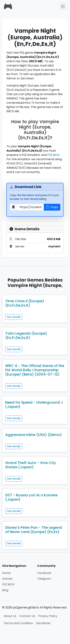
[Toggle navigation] (63, 6)
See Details (14, 317)
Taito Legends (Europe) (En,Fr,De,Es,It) (26, 335)
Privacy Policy (47, 616)
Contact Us (27, 616)
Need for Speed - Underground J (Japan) (34, 404)
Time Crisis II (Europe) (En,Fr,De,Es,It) (24, 303)
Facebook (44, 573)
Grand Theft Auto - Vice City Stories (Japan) (30, 465)
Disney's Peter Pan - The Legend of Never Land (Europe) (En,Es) (33, 529)
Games (7, 579)
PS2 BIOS (53, 155)
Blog (5, 590)
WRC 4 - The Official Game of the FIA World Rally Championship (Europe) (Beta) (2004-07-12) (34, 370)
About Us (10, 616)
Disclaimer (43, 623)
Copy (54, 207)
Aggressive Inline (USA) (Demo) (33, 434)
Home (6, 573)
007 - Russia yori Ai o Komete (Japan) (31, 497)
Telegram (44, 579)
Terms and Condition (18, 623)
